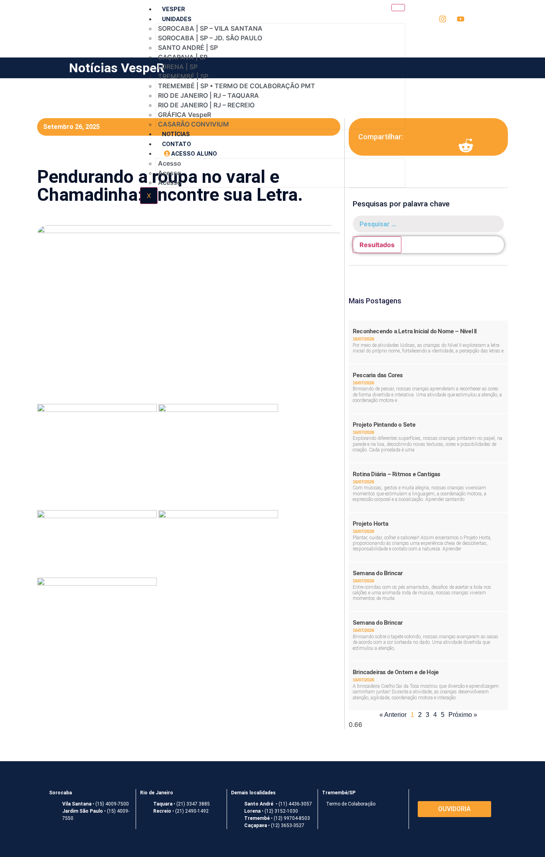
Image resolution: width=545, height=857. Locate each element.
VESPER (173, 9)
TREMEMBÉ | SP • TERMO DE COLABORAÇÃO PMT (236, 86)
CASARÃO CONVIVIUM (193, 124)
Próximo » (462, 714)
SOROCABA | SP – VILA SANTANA (210, 28)
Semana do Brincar (378, 573)
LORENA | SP (177, 67)
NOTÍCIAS (176, 134)
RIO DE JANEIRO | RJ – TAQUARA (208, 95)
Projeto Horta (371, 523)
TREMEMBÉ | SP (183, 76)
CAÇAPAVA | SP (182, 57)
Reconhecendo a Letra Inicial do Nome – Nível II (414, 331)
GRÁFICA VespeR (184, 115)
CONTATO (176, 144)
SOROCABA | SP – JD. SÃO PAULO (210, 38)
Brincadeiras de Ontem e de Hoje (395, 672)
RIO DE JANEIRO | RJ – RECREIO (206, 105)
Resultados (377, 245)
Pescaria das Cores (378, 375)
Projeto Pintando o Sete (384, 424)
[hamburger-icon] (398, 7)
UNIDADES (177, 19)
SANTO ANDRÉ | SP (188, 47)
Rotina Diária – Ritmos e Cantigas (396, 474)
